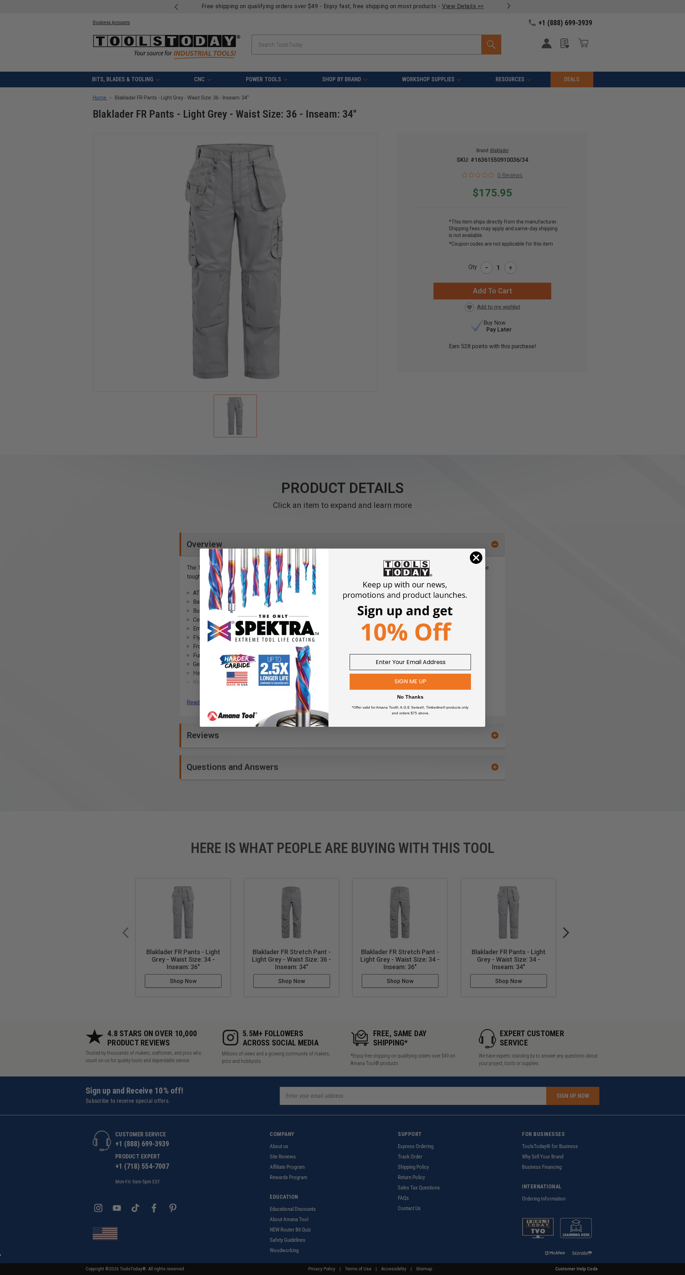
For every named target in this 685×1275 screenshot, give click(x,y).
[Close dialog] (476, 557)
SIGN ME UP (410, 681)
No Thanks (410, 697)
